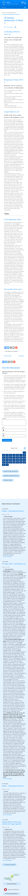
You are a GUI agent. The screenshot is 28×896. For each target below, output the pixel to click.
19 (14, 460)
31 (7, 464)
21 (20, 460)
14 (20, 457)
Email (3, 433)
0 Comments (9, 27)
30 (3, 464)
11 (10, 457)
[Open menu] (25, 3)
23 (3, 462)
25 (10, 462)
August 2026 (14, 448)
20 (17, 460)
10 (7, 457)
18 (10, 460)
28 (21, 462)
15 (24, 457)
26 (14, 462)
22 (24, 460)
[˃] (25, 467)
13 (17, 457)
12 (13, 457)
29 (24, 462)
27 (17, 462)
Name (3, 427)
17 (7, 460)
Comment (4, 418)
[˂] (3, 467)
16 (3, 460)
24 (7, 462)
